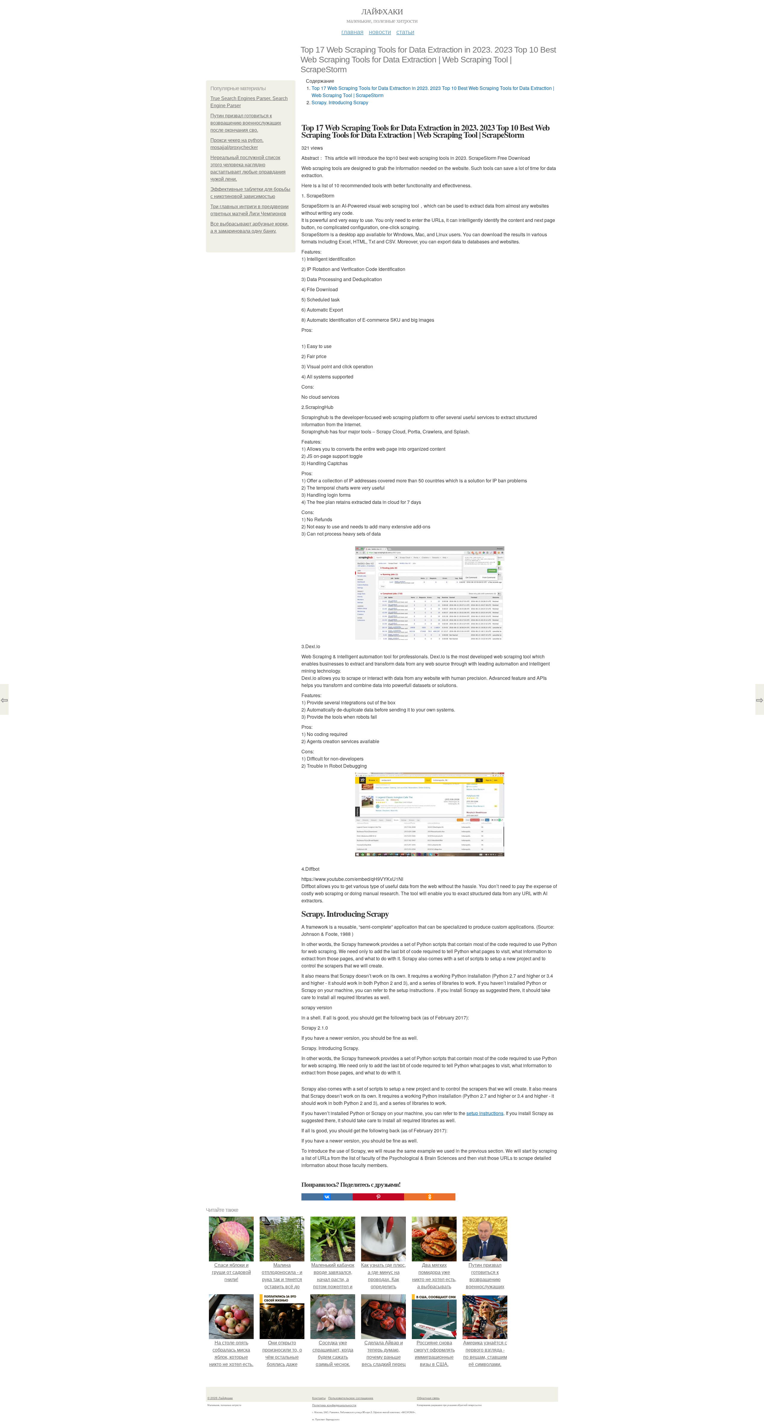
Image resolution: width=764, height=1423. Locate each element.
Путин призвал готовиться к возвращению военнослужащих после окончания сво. (245, 123)
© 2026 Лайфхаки (220, 1398)
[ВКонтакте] (327, 1196)
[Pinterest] (378, 1196)
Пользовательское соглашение (350, 1398)
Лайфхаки (382, 11)
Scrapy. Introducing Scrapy (340, 102)
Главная (352, 31)
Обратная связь (428, 1398)
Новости (380, 31)
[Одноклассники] (429, 1196)
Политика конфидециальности (334, 1405)
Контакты (319, 1398)
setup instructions (484, 1113)
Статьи (405, 31)
